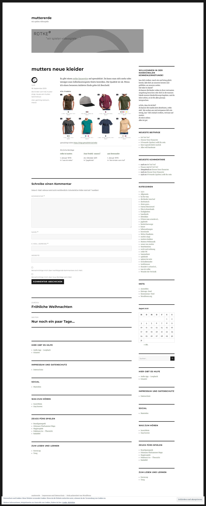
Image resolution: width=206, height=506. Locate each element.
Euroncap (37, 451)
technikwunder (146, 262)
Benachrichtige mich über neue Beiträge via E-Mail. (51, 277)
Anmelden (145, 289)
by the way (145, 197)
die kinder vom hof (38, 92)
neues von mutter (43, 94)
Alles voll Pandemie (148, 147)
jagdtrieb (144, 222)
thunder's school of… (149, 267)
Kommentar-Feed (147, 294)
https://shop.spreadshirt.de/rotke (85, 143)
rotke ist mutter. (66, 154)
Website (35, 255)
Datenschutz (38, 370)
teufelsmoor (145, 264)
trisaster (36, 353)
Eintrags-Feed (146, 291)
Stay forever (37, 407)
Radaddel (36, 434)
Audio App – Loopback (42, 350)
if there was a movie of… (150, 219)
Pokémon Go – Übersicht (43, 431)
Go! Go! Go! (145, 137)
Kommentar (38, 196)
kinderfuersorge (147, 224)
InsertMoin (37, 404)
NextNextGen (146, 247)
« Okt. (146, 345)
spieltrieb (144, 257)
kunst (143, 227)
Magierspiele (38, 429)
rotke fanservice (80, 78)
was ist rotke (145, 269)
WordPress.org (146, 296)
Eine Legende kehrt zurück (151, 145)
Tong (35, 453)
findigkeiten (145, 212)
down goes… (145, 204)
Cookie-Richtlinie (68, 502)
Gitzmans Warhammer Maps (44, 426)
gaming (39, 100)
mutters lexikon (147, 239)
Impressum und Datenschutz (53, 496)
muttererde (41, 18)
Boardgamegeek (39, 424)
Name (34, 232)
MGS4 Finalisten (147, 234)
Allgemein (144, 194)
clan (33, 100)
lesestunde (145, 232)
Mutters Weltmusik (148, 242)
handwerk (144, 214)
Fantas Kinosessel (147, 207)
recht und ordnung (148, 249)
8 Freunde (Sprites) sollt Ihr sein (153, 142)
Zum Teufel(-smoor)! (92, 154)
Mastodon (37, 387)
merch (34, 102)
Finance (144, 167)
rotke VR (144, 252)
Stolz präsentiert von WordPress (79, 496)
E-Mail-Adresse (39, 244)
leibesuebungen (147, 229)
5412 (142, 192)
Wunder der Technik (148, 272)
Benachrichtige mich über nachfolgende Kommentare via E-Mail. (57, 270)
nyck (33, 85)
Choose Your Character (149, 140)
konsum (46, 100)
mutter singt (145, 237)
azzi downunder (113, 154)
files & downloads (147, 209)
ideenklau (144, 217)
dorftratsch (145, 202)
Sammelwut (36, 97)
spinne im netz (146, 259)
